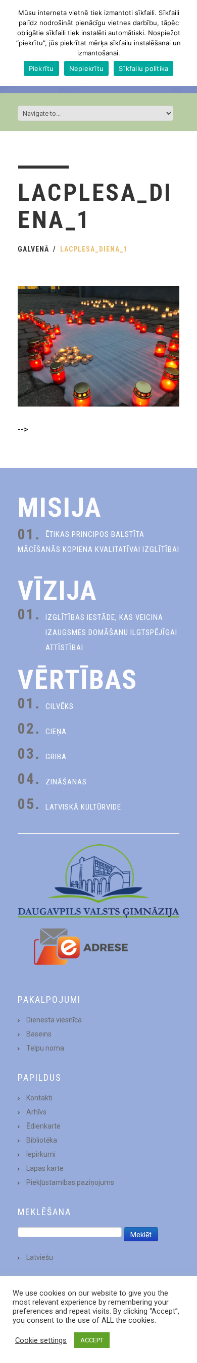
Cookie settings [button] (41, 1340)
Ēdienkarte (43, 1126)
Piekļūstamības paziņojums (70, 1182)
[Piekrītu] (184, 43)
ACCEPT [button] (92, 1340)
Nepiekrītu (86, 68)
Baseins (39, 1034)
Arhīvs (36, 1112)
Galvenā (33, 249)
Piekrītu (41, 68)
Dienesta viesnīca (54, 1020)
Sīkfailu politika (143, 68)
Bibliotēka (41, 1140)
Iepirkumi (41, 1154)
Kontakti (39, 1098)
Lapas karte (45, 1168)
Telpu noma (45, 1048)
